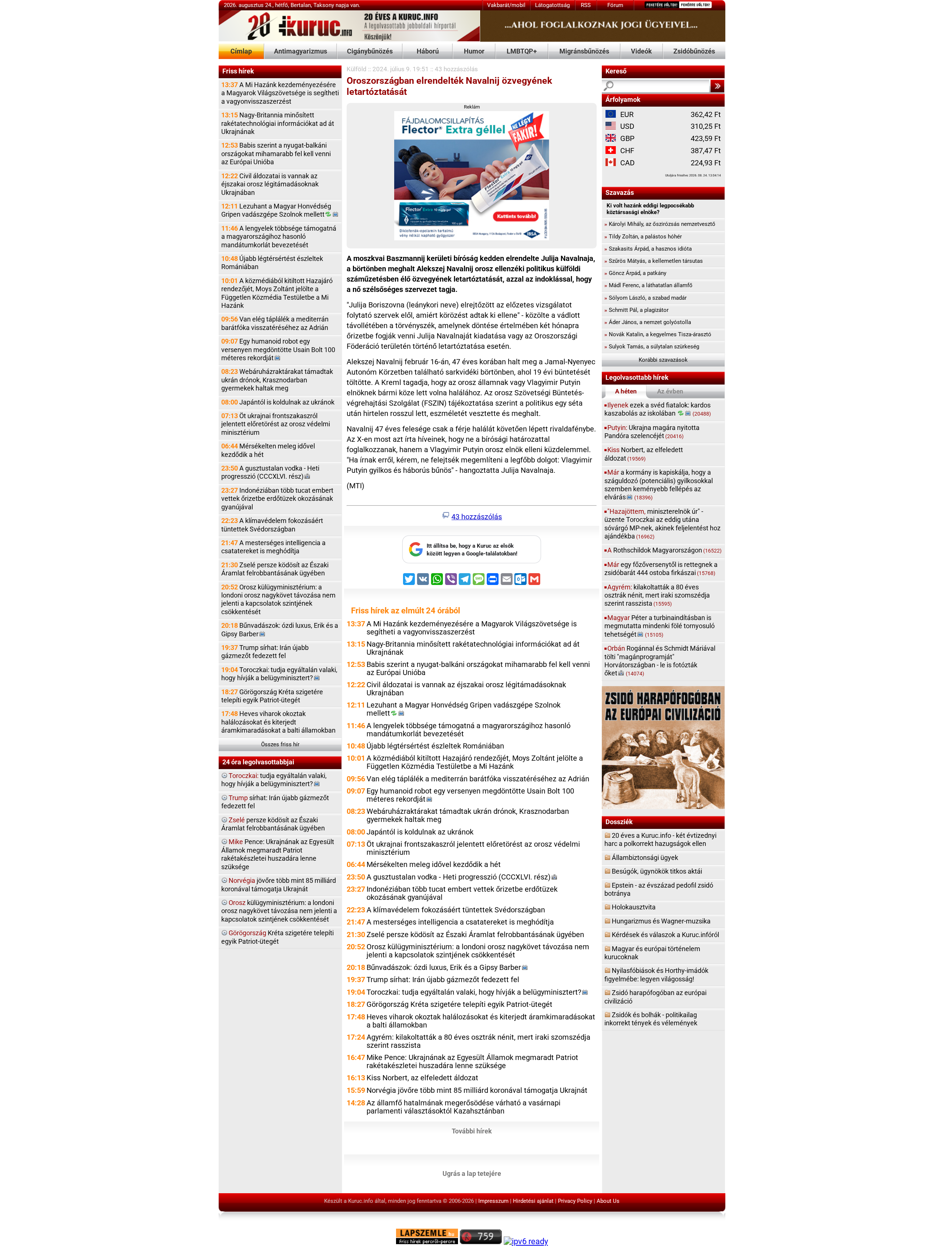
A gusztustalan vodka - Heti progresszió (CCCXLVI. (270, 472)
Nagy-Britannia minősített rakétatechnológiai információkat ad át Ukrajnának (277, 123)
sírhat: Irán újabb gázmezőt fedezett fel (275, 802)
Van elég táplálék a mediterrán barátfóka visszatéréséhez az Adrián (275, 323)
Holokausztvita (634, 907)
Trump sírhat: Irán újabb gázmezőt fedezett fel (265, 652)
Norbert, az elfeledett (643, 454)
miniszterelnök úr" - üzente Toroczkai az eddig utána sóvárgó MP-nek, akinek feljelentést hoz (662, 523)
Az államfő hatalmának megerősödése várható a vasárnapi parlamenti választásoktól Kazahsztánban (463, 1107)
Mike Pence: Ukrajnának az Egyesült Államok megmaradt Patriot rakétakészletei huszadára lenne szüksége (472, 1061)
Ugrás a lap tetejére (471, 1173)
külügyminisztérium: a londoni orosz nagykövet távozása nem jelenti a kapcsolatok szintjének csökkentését (279, 911)
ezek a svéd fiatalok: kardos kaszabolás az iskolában (657, 409)
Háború (428, 51)
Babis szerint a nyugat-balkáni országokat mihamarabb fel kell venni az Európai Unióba (276, 153)
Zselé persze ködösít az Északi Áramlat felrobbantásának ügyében (275, 569)
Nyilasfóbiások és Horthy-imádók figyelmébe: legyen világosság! (656, 974)
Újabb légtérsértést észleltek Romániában (272, 263)
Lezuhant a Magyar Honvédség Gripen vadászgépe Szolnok (276, 210)
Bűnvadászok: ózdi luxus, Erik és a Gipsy (279, 629)
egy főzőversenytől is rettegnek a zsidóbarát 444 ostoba (661, 568)
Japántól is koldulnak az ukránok (277, 402)
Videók (641, 51)
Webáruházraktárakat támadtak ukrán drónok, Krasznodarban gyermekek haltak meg (277, 380)
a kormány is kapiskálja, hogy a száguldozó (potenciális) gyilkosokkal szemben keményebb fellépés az (658, 484)
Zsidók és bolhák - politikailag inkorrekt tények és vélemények (650, 1019)
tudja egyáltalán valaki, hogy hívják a (274, 780)
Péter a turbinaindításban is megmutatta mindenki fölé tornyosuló (659, 626)
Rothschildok (664, 550)
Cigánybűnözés (370, 51)
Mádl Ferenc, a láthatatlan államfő (648, 285)
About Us (608, 1201)
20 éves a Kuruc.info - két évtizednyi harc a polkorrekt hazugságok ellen (660, 839)
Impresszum (493, 1201)
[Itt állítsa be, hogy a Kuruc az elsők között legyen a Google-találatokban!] (471, 561)
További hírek (472, 1131)
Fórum (615, 5)
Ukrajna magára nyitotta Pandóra (652, 432)
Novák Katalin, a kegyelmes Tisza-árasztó (657, 334)
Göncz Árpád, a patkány (635, 273)
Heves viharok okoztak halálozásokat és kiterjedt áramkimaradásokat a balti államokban (278, 722)
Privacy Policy (575, 1201)
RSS (586, 5)
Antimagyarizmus (300, 51)
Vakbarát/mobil (506, 5)
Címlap (241, 51)
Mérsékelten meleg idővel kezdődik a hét (268, 450)
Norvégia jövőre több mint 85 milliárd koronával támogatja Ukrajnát (477, 1090)
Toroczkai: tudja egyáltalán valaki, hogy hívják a (279, 674)
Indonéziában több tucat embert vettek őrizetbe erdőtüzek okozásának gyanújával (277, 498)
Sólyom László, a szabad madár (645, 298)
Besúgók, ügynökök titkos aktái (657, 871)
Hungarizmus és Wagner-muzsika (661, 921)
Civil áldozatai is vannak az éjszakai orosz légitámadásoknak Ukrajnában (270, 184)
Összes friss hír (280, 744)
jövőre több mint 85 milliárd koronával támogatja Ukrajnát (278, 884)
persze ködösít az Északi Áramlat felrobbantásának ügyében (273, 824)
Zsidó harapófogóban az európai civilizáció (655, 997)
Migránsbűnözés (584, 51)
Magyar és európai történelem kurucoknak (652, 953)
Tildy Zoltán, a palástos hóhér (643, 236)
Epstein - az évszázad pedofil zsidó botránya (658, 889)
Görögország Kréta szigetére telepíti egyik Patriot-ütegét (272, 696)
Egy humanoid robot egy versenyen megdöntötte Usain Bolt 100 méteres (278, 349)
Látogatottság (552, 5)
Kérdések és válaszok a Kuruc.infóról (665, 935)
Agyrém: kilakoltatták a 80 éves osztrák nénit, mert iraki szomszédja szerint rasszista (478, 1041)
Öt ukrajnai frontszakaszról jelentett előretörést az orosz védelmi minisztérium (275, 424)
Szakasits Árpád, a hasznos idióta (648, 248)
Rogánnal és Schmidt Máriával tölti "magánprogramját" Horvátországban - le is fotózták (659, 660)
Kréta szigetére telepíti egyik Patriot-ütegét (277, 937)
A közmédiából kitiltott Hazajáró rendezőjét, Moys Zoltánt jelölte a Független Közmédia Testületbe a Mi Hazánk (277, 293)
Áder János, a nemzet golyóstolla (647, 322)
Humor (474, 51)
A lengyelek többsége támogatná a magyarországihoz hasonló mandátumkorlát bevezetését (278, 236)
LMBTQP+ (522, 51)
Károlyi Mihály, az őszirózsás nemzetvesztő (659, 224)
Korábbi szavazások (663, 360)
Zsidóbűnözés (694, 51)
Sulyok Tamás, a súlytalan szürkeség (651, 346)
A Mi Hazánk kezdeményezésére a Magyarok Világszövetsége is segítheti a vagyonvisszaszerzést (280, 93)
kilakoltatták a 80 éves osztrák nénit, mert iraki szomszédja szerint (657, 595)
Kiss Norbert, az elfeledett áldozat (422, 1078)
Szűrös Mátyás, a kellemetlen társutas (653, 261)
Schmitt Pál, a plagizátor (636, 310)
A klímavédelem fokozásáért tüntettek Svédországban (272, 525)
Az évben (670, 391)
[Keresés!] (717, 86)
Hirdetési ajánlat (533, 1201)
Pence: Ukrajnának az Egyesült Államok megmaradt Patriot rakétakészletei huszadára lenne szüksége (277, 854)
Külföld (357, 69)
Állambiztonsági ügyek (645, 857)
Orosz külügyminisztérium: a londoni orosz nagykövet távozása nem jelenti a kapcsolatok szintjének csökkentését (278, 599)
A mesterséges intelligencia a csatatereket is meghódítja (273, 547)
